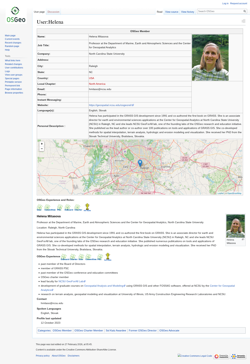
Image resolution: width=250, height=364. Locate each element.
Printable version (13, 82)
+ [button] (42, 144)
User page (39, 11)
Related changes (13, 64)
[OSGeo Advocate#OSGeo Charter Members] (74, 256)
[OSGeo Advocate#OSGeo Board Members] (65, 256)
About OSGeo (59, 355)
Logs (7, 71)
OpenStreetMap (234, 193)
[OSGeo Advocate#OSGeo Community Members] (82, 256)
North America (97, 83)
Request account (238, 3)
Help (7, 50)
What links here (12, 60)
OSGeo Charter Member (88, 330)
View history (187, 11)
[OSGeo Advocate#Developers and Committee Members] (91, 256)
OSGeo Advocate (169, 330)
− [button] (42, 149)
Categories (44, 330)
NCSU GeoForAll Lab (71, 281)
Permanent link (12, 85)
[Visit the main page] (16, 14)
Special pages (12, 78)
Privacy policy (43, 355)
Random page (12, 46)
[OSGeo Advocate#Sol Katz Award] (107, 256)
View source (171, 11)
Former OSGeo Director (143, 330)
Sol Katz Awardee (116, 330)
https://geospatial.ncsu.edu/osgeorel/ (110, 105)
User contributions (14, 67)
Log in (225, 3)
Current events (12, 39)
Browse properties (14, 93)
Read (159, 11)
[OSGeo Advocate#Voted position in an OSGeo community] (100, 256)
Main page (10, 35)
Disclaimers (73, 355)
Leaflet (221, 193)
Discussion (53, 11)
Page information (13, 89)
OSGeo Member (62, 330)
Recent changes (13, 42)
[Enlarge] (243, 239)
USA (91, 78)
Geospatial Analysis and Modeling (103, 285)
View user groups (13, 75)
